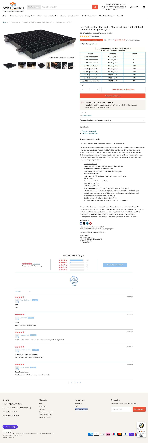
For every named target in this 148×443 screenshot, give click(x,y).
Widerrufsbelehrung (45, 415)
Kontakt (120, 16)
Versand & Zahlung (45, 417)
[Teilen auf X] (84, 223)
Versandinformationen (46, 412)
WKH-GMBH (87, 116)
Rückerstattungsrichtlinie (46, 433)
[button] (135, 7)
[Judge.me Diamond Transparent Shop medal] (74, 280)
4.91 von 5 (36, 264)
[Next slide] (75, 65)
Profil (76, 406)
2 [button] (71, 382)
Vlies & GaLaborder (106, 16)
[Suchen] (95, 7)
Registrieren (139, 409)
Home (5, 16)
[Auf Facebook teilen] (81, 223)
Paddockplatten (15, 16)
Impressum (42, 409)
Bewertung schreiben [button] (115, 265)
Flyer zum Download (89, 131)
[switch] (141, 435)
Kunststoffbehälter (88, 16)
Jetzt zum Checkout (112, 96)
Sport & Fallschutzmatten (70, 16)
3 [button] (74, 382)
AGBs (40, 403)
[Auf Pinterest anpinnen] (90, 223)
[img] (19, 297)
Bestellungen (79, 403)
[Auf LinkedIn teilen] (87, 223)
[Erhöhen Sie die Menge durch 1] (97, 89)
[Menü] (145, 423)
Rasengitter (29, 16)
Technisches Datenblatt (90, 134)
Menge (82, 85)
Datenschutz (43, 406)
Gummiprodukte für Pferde (47, 16)
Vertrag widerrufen (81, 409)
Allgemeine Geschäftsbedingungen (26, 433)
